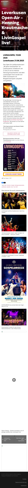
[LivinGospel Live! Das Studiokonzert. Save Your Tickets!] (14, 201)
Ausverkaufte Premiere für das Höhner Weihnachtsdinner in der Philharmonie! (11, 327)
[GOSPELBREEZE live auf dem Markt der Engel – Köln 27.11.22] (14, 281)
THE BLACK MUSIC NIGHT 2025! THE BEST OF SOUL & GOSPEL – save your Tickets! (13, 233)
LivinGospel (8, 142)
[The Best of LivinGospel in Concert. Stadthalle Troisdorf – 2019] (14, 245)
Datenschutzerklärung (20, 482)
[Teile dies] (3, 182)
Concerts (9, 185)
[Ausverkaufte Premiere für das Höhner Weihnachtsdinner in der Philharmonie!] (14, 317)
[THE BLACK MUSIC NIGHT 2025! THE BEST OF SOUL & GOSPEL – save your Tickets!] (14, 223)
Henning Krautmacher (19, 185)
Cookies (24, 479)
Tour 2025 (15, 187)
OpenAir (8, 187)
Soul (12, 187)
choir (5, 185)
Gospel (12, 185)
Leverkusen (4, 187)
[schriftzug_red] (5, 1)
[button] (26, 1)
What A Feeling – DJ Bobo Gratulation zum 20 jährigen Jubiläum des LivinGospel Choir (13, 431)
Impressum (23, 485)
